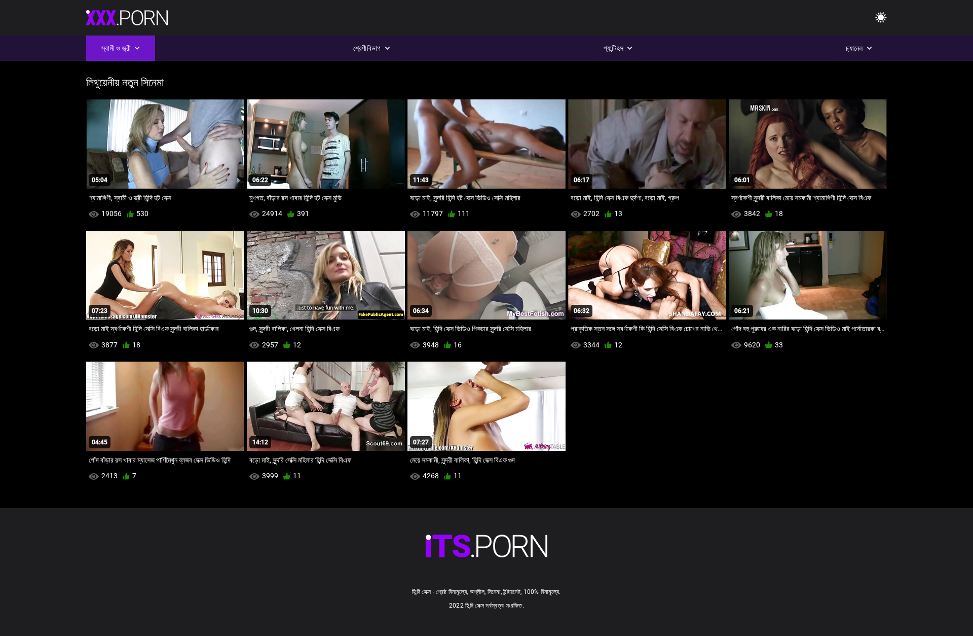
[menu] (881, 18)
